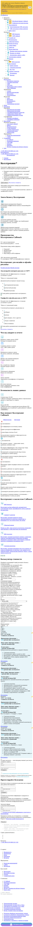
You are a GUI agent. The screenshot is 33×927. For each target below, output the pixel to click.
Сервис (9, 91)
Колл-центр (10, 93)
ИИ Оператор (16, 34)
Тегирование (13, 73)
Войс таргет (12, 30)
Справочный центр (12, 131)
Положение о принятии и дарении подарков (16, 920)
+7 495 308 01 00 (5, 151)
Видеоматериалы (11, 126)
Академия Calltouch (12, 124)
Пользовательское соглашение (12, 907)
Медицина (10, 99)
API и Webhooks (11, 88)
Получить (3, 822)
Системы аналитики (12, 82)
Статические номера (11, 588)
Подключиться (5, 152)
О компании (7, 138)
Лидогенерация (11, 95)
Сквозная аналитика (15, 67)
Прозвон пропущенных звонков (18, 51)
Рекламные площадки (13, 81)
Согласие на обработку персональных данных (16, 914)
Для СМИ (9, 142)
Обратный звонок (14, 41)
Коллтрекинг (12, 63)
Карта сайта (7, 889)
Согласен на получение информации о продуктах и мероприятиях (15, 773)
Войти (13, 152)
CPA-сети (9, 85)
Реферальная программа (13, 111)
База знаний (7, 121)
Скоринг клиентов (14, 71)
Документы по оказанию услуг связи (14, 906)
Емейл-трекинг (14, 65)
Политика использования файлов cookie (15, 916)
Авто (8, 98)
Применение (7, 853)
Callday (9, 136)
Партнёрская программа (13, 109)
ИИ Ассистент (16, 62)
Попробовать (4, 409)
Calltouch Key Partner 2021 (14, 114)
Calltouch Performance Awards (15, 115)
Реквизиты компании (13, 141)
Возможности (7, 852)
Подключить (4, 661)
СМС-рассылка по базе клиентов (19, 28)
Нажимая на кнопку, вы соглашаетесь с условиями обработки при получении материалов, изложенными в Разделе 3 (16, 776)
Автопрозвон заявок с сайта (17, 55)
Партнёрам (7, 106)
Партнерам (7, 856)
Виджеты (6, 858)
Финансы (9, 102)
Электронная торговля (13, 104)
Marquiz (11, 58)
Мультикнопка (13, 39)
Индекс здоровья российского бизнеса (17, 146)
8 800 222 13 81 (14, 151)
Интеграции (7, 79)
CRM (8, 83)
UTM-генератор (11, 128)
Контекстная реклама (13, 92)
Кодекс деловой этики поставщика (13, 910)
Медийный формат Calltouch (20, 21)
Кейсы (9, 125)
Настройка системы (9, 873)
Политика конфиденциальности (12, 917)
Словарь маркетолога (13, 129)
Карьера (9, 144)
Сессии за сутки (11, 571)
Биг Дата (12, 69)
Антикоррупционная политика (12, 909)
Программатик (13, 25)
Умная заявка (12, 45)
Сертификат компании (13, 119)
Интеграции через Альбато (14, 86)
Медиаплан (7, 866)
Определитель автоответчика (11, 602)
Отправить (3, 770)
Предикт (12, 75)
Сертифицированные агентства (15, 112)
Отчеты (6, 874)
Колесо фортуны (13, 49)
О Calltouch (10, 139)
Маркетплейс (10, 132)
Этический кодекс (9, 919)
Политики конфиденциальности (22, 776)
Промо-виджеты (13, 43)
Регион (3, 599)
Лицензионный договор (10, 903)
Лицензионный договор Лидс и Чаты (14, 905)
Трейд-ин (11, 47)
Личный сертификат (12, 118)
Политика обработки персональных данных (16, 913)
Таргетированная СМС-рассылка (19, 27)
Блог (5, 148)
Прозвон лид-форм (15, 53)
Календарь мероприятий (13, 135)
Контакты (9, 145)
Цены (5, 105)
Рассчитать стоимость (15, 182)
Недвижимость (11, 101)
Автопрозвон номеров (15, 57)
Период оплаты (5, 624)
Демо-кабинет (4, 182)
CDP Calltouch (16, 36)
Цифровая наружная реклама (20, 23)
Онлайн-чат (12, 37)
